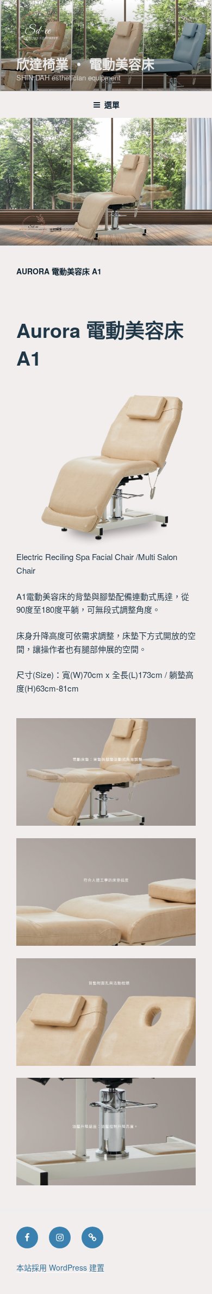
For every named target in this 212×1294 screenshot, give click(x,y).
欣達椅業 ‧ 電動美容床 (85, 63)
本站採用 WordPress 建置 (60, 1267)
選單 (112, 104)
